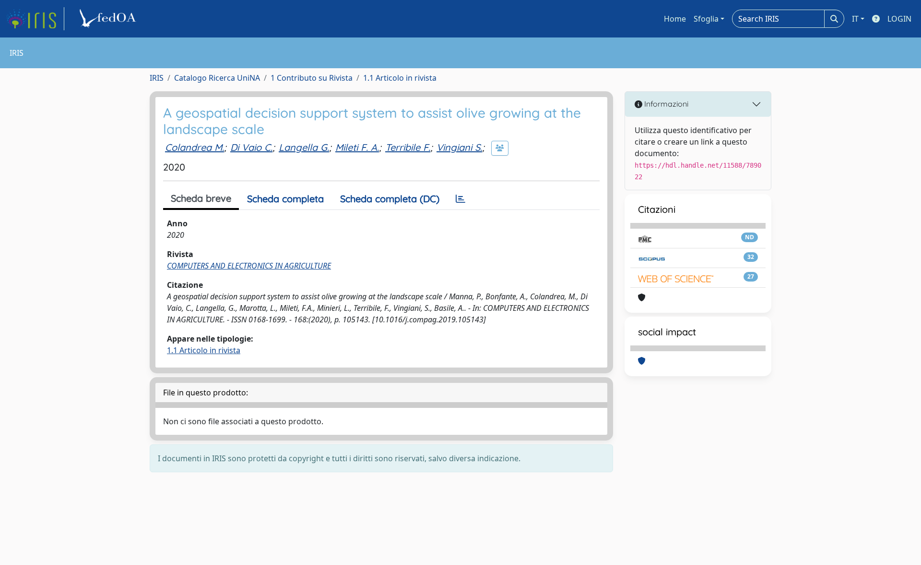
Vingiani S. (459, 147)
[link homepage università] (109, 18)
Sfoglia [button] (706, 18)
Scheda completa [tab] (285, 199)
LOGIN (899, 18)
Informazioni (665, 104)
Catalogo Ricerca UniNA (217, 78)
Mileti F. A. (357, 147)
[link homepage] (35, 18)
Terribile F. (407, 147)
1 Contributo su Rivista (312, 78)
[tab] (460, 199)
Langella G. (304, 147)
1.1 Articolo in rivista (400, 78)
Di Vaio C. (251, 147)
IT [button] (855, 18)
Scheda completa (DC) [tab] (389, 199)
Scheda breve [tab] (201, 198)
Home (675, 18)
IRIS (157, 78)
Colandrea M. (194, 147)
